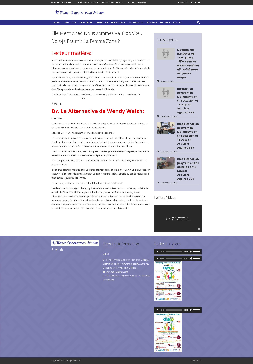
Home (57, 22)
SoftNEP (199, 361)
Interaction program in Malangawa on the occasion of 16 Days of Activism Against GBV (187, 100)
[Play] (157, 251)
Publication (118, 23)
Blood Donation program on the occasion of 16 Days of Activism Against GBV (188, 168)
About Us (71, 23)
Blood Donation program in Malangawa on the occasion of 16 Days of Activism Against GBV (188, 135)
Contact (177, 22)
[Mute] (190, 251)
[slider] (196, 251)
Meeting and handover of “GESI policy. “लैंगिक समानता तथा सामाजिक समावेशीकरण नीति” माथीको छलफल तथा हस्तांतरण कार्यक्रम (188, 63)
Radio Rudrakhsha (138, 2)
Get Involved (136, 23)
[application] (178, 251)
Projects (102, 23)
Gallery (165, 23)
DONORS (152, 23)
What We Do (86, 22)
